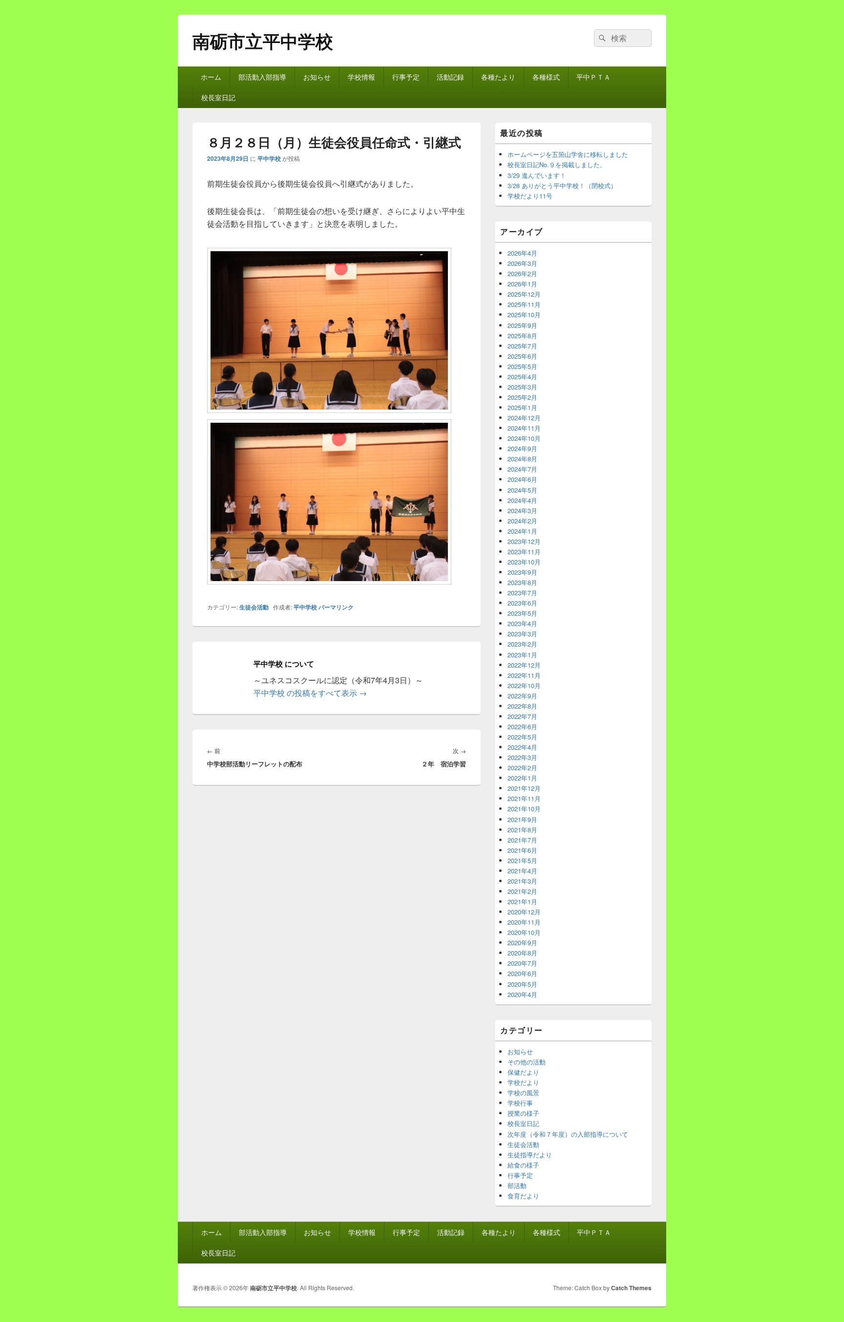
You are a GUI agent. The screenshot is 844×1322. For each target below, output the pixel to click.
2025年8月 (522, 335)
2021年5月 (522, 860)
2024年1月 (522, 531)
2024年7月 (522, 469)
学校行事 (520, 1102)
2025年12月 (524, 294)
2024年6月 (522, 479)
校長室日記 (218, 97)
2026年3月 (522, 263)
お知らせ (317, 77)
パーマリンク (336, 607)
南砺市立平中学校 (262, 40)
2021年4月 (522, 870)
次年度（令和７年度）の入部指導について (567, 1134)
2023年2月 (522, 644)
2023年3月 (522, 633)
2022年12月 (524, 665)
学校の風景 (523, 1092)
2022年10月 (524, 685)
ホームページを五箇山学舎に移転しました (567, 154)
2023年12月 (524, 541)
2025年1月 (522, 407)
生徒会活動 (254, 607)
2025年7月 (522, 345)
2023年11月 (524, 551)
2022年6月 (522, 726)
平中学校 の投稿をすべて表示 (310, 692)
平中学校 (269, 158)
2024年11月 (524, 428)
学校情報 (361, 77)
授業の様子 (523, 1113)
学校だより (523, 1082)
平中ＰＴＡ (593, 77)
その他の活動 (526, 1061)
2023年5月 (522, 613)
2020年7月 (522, 963)
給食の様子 (523, 1165)
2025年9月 (522, 325)
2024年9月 (522, 448)
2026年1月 (522, 283)
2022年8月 (522, 706)
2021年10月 (524, 808)
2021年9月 (522, 819)
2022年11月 (524, 675)
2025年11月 (524, 304)
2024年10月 (524, 438)
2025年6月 (522, 356)
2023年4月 (522, 623)
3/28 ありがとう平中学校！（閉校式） (562, 185)
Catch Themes (631, 1287)
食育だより (523, 1195)
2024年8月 (522, 458)
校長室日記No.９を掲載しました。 (556, 164)
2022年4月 (522, 747)
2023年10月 (524, 561)
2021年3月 (522, 881)
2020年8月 (522, 952)
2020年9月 (522, 942)
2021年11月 (524, 798)
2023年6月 (522, 602)
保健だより (523, 1072)
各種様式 (546, 77)
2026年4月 (522, 253)
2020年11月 (524, 922)
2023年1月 (522, 654)
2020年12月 (524, 911)
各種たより (498, 77)
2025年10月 (524, 314)
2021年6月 (522, 850)
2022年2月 (522, 767)
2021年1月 (522, 901)
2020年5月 (522, 984)
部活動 (517, 1185)
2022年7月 (522, 716)
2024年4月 (522, 500)
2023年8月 (522, 582)
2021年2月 (522, 891)
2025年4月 (522, 376)
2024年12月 (524, 417)
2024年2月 (522, 520)
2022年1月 (522, 777)
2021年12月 (524, 788)
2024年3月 (522, 510)
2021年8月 (522, 829)
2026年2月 (522, 273)
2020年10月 (524, 932)
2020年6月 (522, 973)
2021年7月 (522, 840)
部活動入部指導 (262, 77)
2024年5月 (522, 490)
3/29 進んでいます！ (536, 175)
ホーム (211, 77)
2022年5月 (522, 736)
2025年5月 (522, 366)
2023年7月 (522, 592)
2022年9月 (522, 695)
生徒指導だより (529, 1154)
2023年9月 (522, 572)
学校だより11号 (529, 195)
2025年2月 (522, 397)
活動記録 (450, 77)
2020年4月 (522, 994)
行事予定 (406, 77)
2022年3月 (522, 757)
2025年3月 (522, 386)
